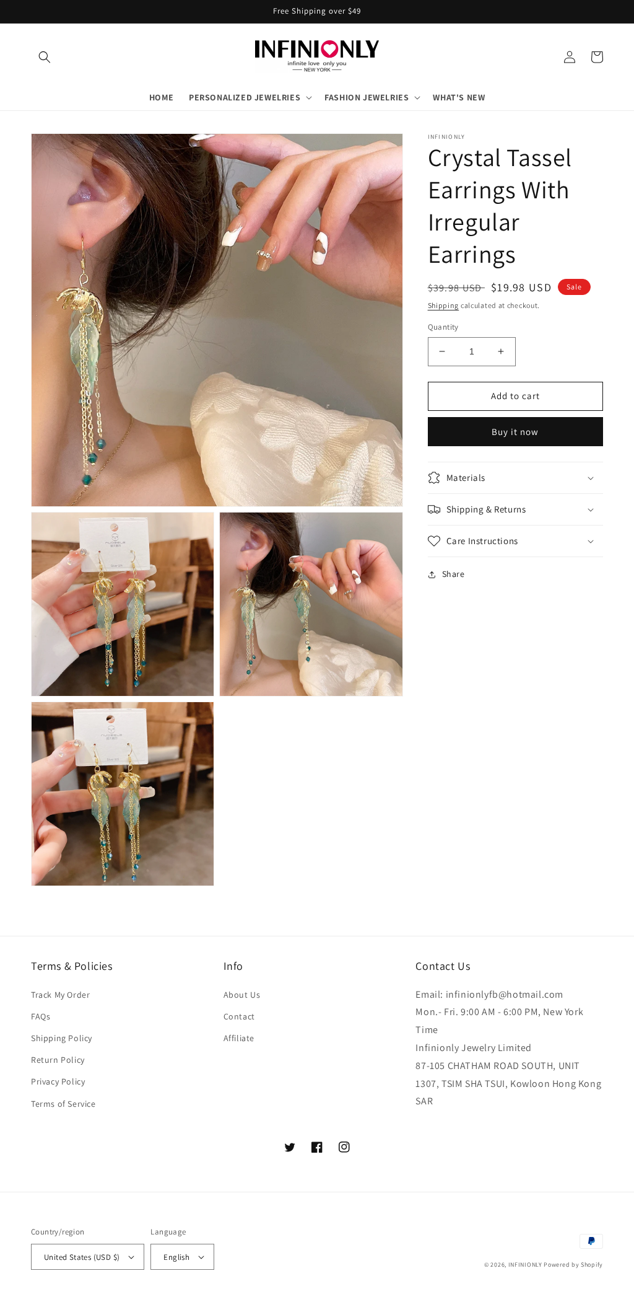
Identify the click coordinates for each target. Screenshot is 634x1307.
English (176, 1257)
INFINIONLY (525, 1265)
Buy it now (515, 432)
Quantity (443, 327)
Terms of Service (63, 1103)
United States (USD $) (81, 1257)
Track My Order (60, 994)
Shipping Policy (61, 1038)
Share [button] (453, 573)
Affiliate (239, 1038)
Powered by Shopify (573, 1265)
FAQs (40, 1016)
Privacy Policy (58, 1081)
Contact (239, 1016)
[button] (44, 57)
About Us (242, 994)
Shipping (443, 305)
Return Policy (58, 1059)
